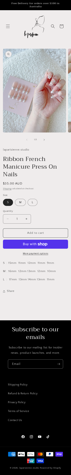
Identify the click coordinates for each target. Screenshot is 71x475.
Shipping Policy (18, 384)
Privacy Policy (16, 402)
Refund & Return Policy (22, 393)
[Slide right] (44, 139)
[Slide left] (26, 139)
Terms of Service (18, 411)
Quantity (8, 211)
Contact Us (15, 420)
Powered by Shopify (50, 468)
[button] (8, 26)
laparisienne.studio (29, 468)
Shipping (7, 189)
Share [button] (10, 291)
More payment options (35, 253)
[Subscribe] (58, 364)
